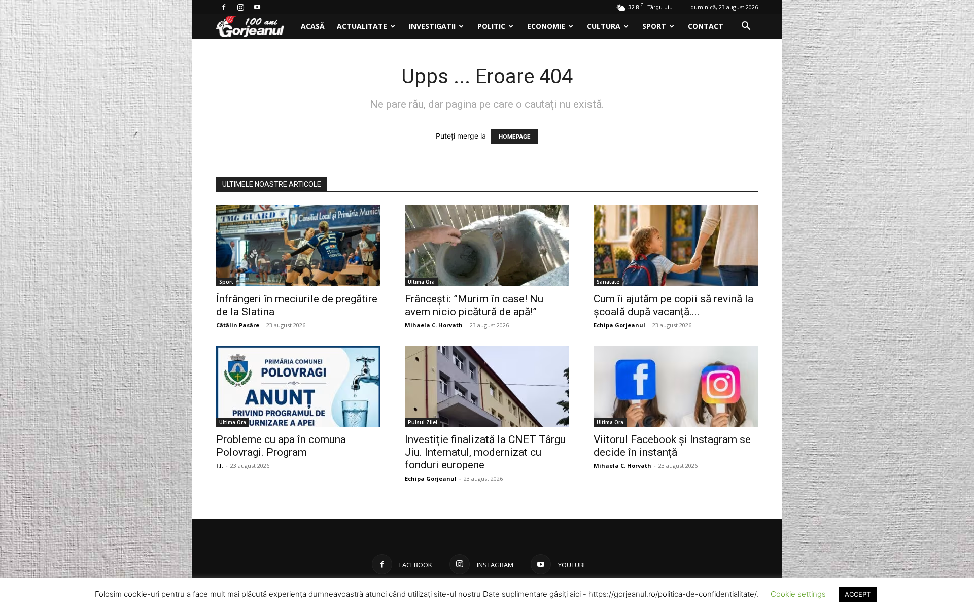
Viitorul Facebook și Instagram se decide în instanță (672, 445)
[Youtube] (257, 7)
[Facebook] (223, 7)
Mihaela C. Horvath (434, 325)
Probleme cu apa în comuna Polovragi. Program (281, 445)
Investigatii (432, 26)
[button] (746, 27)
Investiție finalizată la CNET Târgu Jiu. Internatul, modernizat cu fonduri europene (485, 452)
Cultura (603, 26)
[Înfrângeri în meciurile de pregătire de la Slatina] (298, 245)
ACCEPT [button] (858, 594)
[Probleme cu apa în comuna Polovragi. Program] (298, 386)
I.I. (219, 465)
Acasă (313, 26)
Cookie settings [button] (798, 594)
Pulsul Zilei (422, 422)
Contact (705, 26)
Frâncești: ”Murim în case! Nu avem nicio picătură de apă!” (474, 305)
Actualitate (362, 26)
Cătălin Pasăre (237, 325)
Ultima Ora (421, 281)
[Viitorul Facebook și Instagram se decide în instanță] (676, 386)
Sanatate (608, 281)
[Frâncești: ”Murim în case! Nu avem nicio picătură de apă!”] (487, 245)
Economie (546, 26)
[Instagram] (240, 7)
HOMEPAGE (515, 136)
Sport (654, 26)
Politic (491, 26)
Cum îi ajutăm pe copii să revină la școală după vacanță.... (673, 305)
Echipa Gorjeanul (619, 325)
